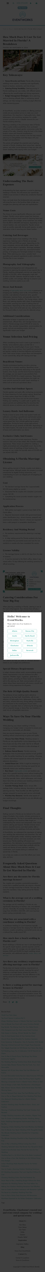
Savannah (29, 650)
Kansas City (30, 631)
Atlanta (14, 631)
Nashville (29, 641)
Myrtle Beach (30, 636)
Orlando (30, 645)
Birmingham (14, 641)
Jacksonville (14, 655)
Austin (14, 636)
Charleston (15, 645)
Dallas (14, 650)
